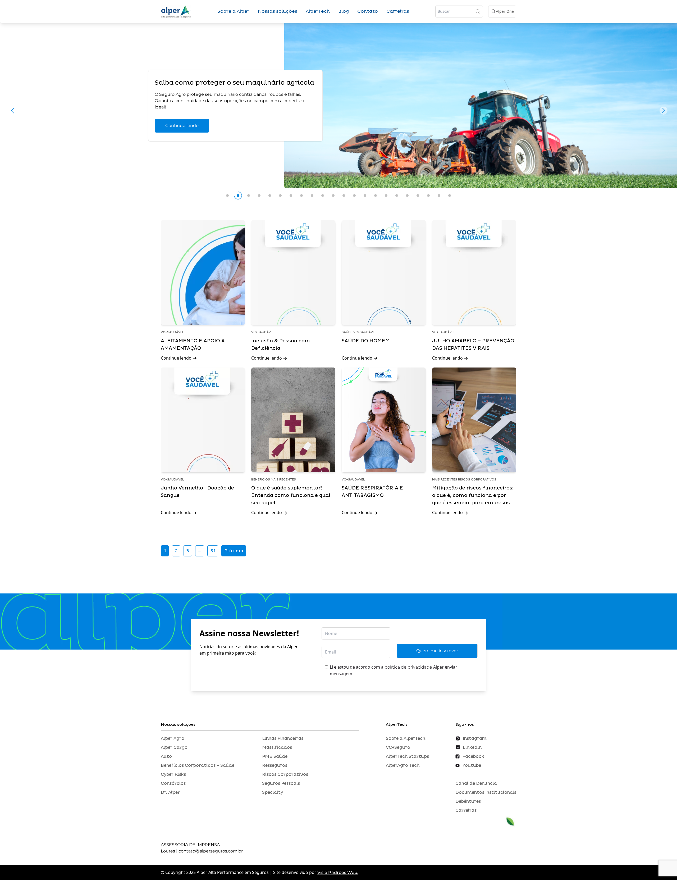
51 (212, 551)
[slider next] (663, 110)
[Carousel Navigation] (338, 112)
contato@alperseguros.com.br (211, 851)
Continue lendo (182, 125)
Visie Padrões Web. (337, 872)
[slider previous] (13, 110)
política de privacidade (408, 667)
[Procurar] (478, 11)
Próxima (233, 551)
